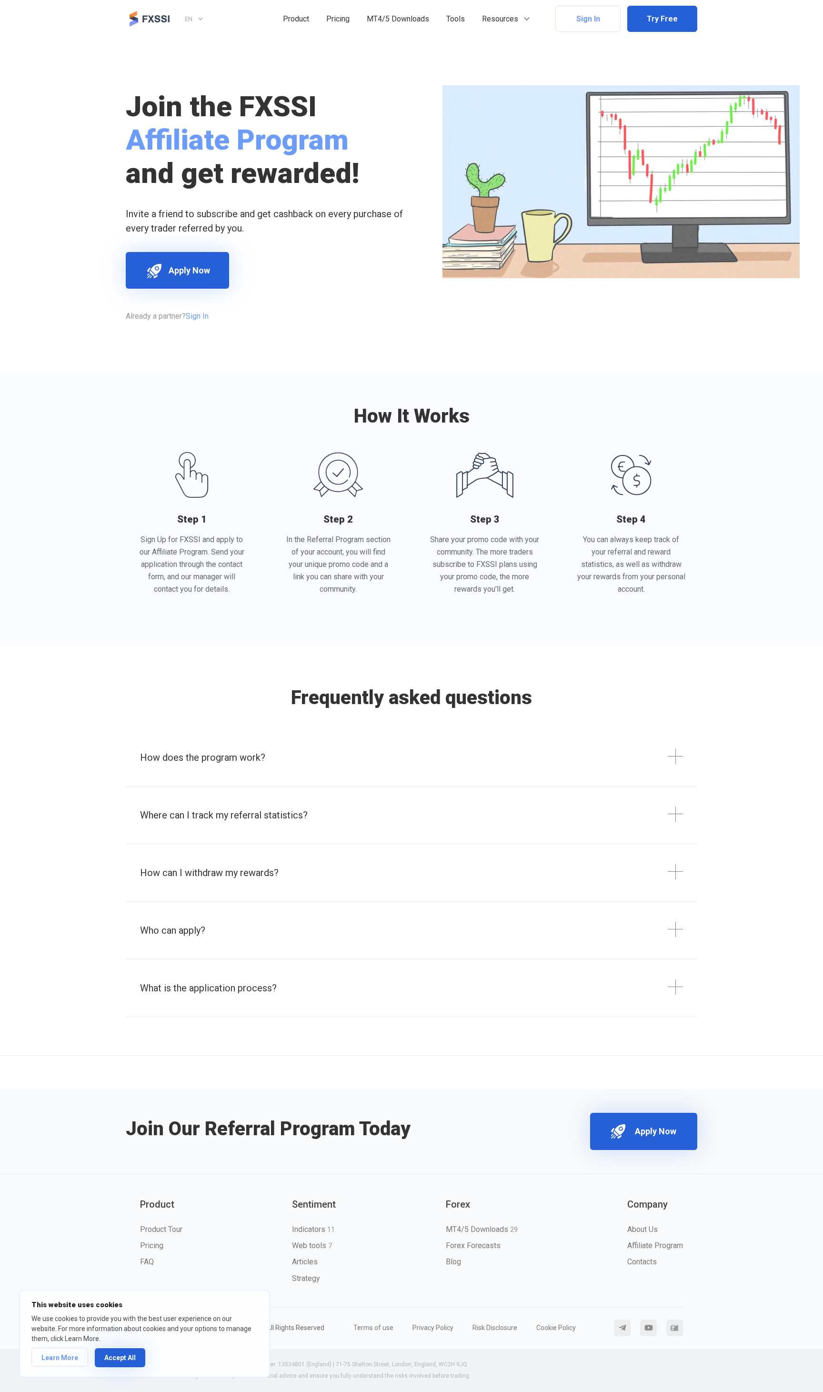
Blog (453, 1261)
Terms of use (373, 1327)
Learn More (59, 1358)
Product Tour (161, 1229)
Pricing (338, 18)
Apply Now (189, 270)
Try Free (662, 18)
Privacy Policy (432, 1327)
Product (296, 18)
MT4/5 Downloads (398, 18)
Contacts (642, 1261)
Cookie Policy (556, 1327)
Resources (500, 18)
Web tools (312, 1245)
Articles (305, 1261)
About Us (642, 1229)
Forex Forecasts (473, 1245)
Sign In (588, 18)
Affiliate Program (655, 1245)
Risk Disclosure (494, 1327)
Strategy (306, 1278)
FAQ (147, 1261)
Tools (455, 18)
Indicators (313, 1229)
